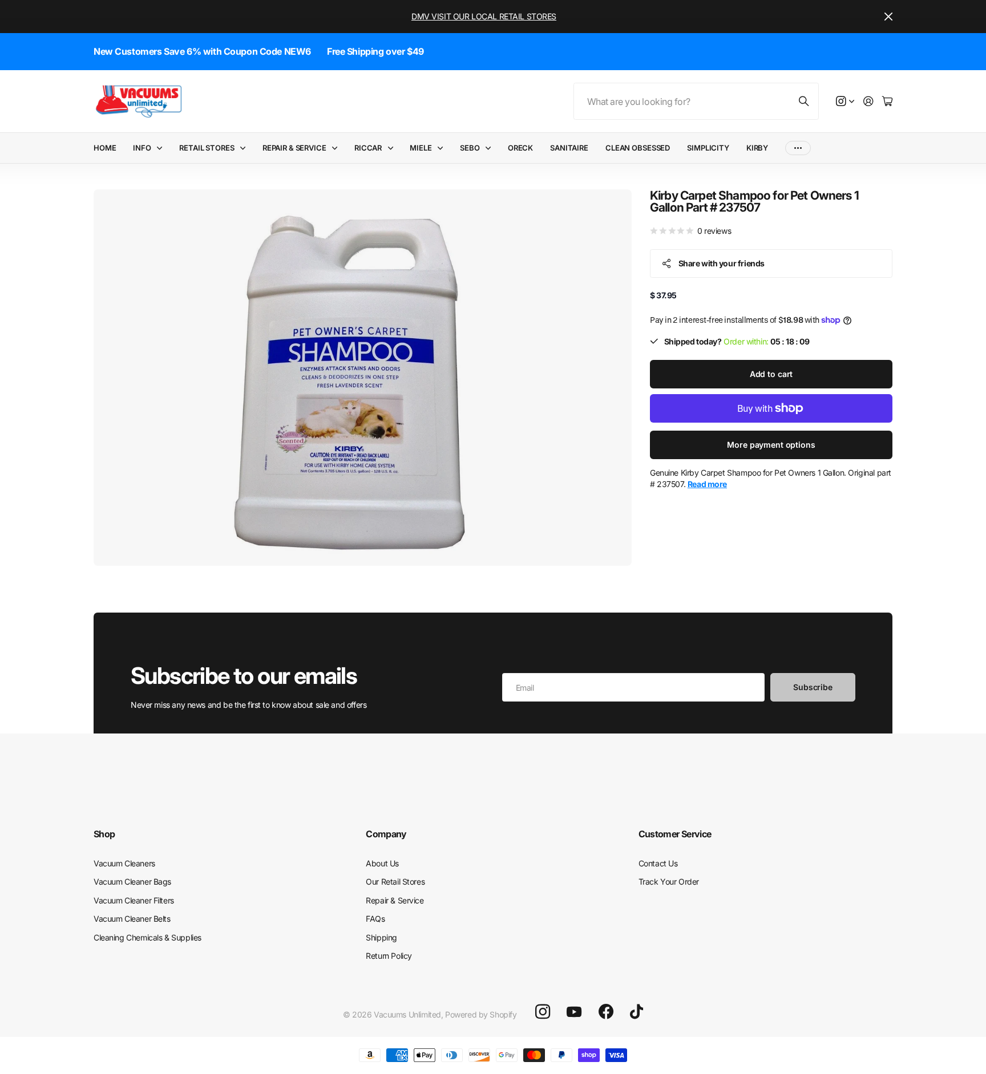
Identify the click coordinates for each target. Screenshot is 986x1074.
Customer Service (675, 834)
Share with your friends (721, 263)
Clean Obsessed (637, 147)
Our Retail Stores (395, 881)
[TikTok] (636, 1011)
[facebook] (606, 1011)
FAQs (375, 918)
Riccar (368, 147)
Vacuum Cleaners (124, 863)
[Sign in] (868, 102)
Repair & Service (294, 147)
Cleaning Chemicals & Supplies (147, 937)
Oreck (520, 147)
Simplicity (708, 147)
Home (105, 147)
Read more (707, 484)
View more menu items (798, 148)
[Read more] (845, 102)
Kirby (757, 147)
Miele (420, 147)
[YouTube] (574, 1011)
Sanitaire (569, 147)
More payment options (771, 444)
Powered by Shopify (480, 1014)
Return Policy (389, 955)
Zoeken (804, 101)
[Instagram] (542, 1011)
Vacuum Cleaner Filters (134, 900)
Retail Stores (206, 147)
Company (386, 834)
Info (142, 147)
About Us (382, 863)
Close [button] (888, 16)
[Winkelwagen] (887, 102)
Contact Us (658, 863)
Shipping (381, 937)
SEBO (469, 147)
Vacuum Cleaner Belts (132, 918)
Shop (104, 834)
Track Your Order (669, 881)
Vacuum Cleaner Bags (132, 881)
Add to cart (771, 374)
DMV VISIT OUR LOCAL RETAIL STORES (483, 16)
